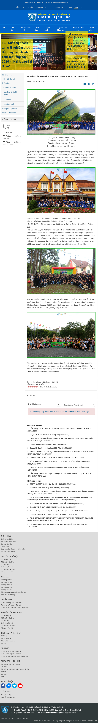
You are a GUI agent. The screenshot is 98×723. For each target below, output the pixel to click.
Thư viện (4, 666)
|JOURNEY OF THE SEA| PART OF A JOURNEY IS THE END (52, 458)
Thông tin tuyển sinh (9, 108)
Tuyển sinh (47, 28)
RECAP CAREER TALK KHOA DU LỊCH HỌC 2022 (48, 484)
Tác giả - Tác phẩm (9, 113)
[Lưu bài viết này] (93, 84)
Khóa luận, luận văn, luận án (11, 664)
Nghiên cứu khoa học (62, 28)
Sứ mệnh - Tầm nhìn (8, 541)
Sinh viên (91, 28)
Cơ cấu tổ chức (6, 544)
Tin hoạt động (7, 75)
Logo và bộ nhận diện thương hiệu (13, 549)
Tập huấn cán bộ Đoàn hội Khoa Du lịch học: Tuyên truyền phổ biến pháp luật (58, 524)
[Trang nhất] (4, 27)
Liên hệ (69, 7)
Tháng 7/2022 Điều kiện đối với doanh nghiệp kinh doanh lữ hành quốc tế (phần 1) (60, 467)
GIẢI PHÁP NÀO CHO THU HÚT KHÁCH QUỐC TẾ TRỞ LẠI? (52, 503)
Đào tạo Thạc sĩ (6, 585)
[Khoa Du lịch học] (49, 17)
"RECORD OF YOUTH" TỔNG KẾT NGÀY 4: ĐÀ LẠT (48, 514)
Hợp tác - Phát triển (78, 28)
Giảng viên (20, 7)
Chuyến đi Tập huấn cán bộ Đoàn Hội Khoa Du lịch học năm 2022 (54, 511)
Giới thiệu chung (6, 580)
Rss (2, 676)
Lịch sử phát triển (7, 539)
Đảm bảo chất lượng (8, 594)
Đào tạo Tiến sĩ (6, 587)
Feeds (18, 718)
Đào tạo (37, 28)
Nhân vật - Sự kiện (9, 79)
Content (4, 674)
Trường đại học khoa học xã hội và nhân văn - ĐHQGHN (46, 2)
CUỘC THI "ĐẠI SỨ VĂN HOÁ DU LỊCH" (44, 434)
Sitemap (12, 718)
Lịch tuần (7, 99)
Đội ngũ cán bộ (6, 695)
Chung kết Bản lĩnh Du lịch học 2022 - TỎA (45, 448)
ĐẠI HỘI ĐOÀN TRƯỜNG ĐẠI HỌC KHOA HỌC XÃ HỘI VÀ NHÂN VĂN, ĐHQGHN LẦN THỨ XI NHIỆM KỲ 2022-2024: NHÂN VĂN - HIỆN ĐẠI (59, 498)
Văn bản (30, 7)
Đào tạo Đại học (6, 582)
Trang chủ (4, 718)
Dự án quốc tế (6, 638)
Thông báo (6, 83)
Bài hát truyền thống (8, 551)
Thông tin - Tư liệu (43, 7)
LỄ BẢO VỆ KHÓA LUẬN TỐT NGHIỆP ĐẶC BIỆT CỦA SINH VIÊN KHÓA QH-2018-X (60, 428)
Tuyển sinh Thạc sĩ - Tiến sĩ (11, 605)
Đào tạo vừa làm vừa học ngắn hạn (13, 592)
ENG (76, 7)
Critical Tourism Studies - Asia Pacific (44, 444)
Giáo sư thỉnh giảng (8, 641)
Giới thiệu (11, 28)
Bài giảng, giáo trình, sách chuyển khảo (15, 669)
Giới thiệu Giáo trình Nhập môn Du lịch (44, 487)
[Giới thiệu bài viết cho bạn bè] (85, 84)
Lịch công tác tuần (9, 87)
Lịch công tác (58, 7)
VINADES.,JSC (92, 720)
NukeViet (76, 720)
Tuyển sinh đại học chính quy (11, 602)
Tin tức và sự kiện (25, 28)
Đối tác (3, 643)
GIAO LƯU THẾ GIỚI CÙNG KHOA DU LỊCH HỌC (47, 507)
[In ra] (89, 84)
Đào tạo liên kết (6, 590)
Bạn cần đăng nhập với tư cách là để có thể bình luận (59, 411)
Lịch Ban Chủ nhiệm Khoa (11, 93)
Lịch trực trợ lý (9, 104)
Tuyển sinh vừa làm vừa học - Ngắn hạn (15, 607)
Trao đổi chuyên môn (8, 697)
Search (3, 671)
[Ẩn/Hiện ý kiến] (59, 404)
